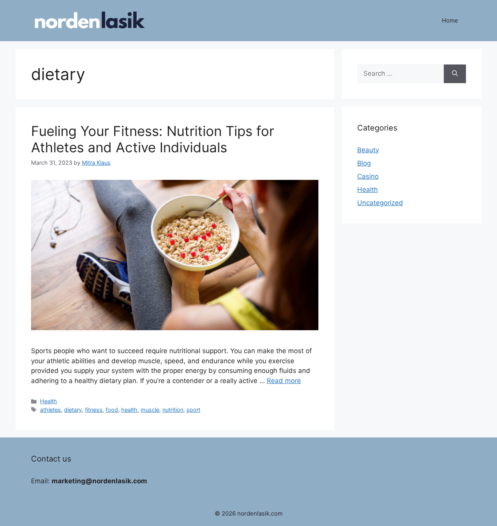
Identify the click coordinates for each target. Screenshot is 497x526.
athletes (50, 409)
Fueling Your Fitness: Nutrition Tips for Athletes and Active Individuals (152, 139)
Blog (364, 163)
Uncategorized (380, 203)
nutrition (172, 409)
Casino (368, 176)
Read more (284, 381)
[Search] (455, 73)
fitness (94, 409)
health (129, 409)
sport (193, 409)
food (112, 409)
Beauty (368, 150)
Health (48, 401)
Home (450, 20)
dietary (73, 409)
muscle (150, 409)
